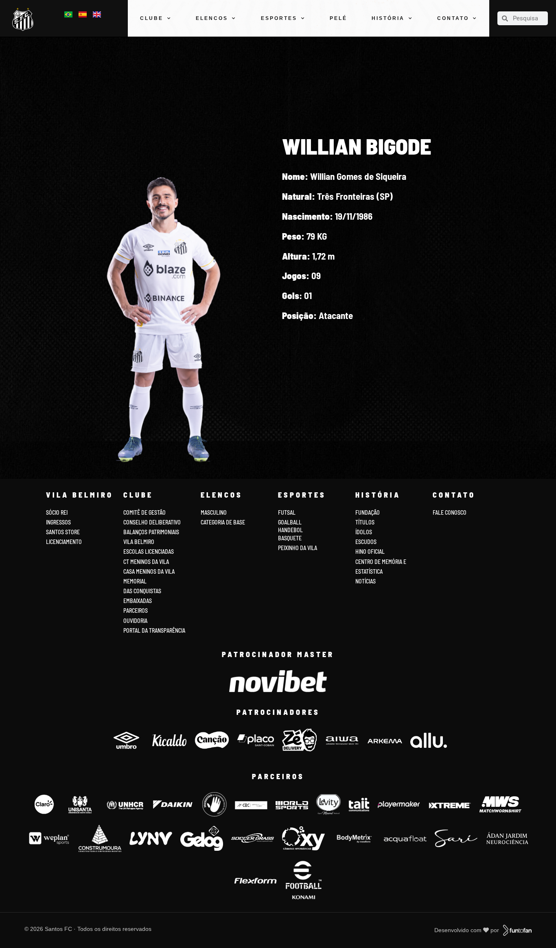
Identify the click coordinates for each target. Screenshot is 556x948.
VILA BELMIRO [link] (138, 541)
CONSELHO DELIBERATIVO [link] (152, 522)
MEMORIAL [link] (135, 581)
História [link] (388, 18)
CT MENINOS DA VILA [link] (146, 561)
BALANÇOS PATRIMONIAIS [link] (151, 532)
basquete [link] (290, 538)
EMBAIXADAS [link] (137, 600)
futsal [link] (287, 512)
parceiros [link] (135, 610)
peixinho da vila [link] (297, 547)
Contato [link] (453, 18)
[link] (24, 19)
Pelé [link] (338, 18)
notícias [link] (365, 581)
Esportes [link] (279, 18)
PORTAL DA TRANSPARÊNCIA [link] (154, 630)
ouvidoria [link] (135, 620)
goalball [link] (290, 522)
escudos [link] (366, 541)
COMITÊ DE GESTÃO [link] (144, 512)
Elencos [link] (212, 18)
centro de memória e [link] (380, 561)
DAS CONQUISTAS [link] (142, 591)
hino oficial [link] (370, 551)
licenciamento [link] (64, 541)
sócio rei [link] (57, 512)
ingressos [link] (58, 522)
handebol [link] (290, 529)
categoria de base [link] (223, 522)
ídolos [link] (363, 532)
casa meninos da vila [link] (149, 571)
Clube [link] (151, 18)
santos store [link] (63, 532)
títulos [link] (364, 522)
